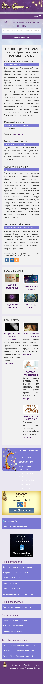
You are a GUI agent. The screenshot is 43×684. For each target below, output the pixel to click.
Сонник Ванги (33, 668)
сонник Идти (18, 134)
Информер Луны (12, 521)
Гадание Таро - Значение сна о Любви (19, 650)
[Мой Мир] (12, 260)
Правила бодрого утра (12, 631)
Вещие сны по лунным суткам (15, 572)
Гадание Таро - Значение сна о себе (18, 656)
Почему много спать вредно (15, 620)
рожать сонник (26, 461)
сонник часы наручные (25, 467)
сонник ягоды (25, 484)
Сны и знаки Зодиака (12, 588)
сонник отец (24, 488)
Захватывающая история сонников (18, 594)
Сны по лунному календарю (15, 526)
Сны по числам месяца (13, 583)
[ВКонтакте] (7, 260)
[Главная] (21, 5)
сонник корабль (26, 480)
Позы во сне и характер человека (17, 607)
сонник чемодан (26, 457)
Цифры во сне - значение (14, 577)
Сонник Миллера (17, 668)
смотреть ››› (9, 363)
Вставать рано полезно (13, 625)
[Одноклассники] (16, 260)
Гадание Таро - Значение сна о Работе (19, 645)
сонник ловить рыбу (26, 474)
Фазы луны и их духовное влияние (17, 567)
